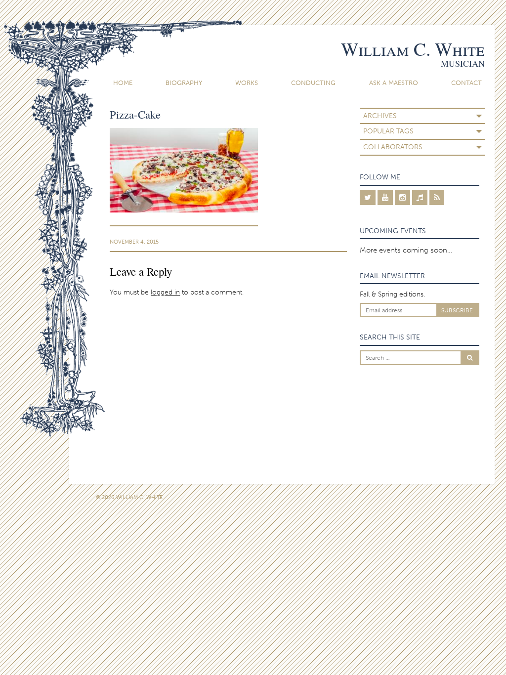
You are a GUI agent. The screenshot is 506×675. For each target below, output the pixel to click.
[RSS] (436, 197)
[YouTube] (385, 197)
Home (122, 82)
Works (246, 82)
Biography (184, 82)
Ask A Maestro (393, 82)
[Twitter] (368, 197)
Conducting (313, 82)
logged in (165, 292)
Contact (466, 82)
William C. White (413, 48)
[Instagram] (402, 197)
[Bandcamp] (419, 197)
